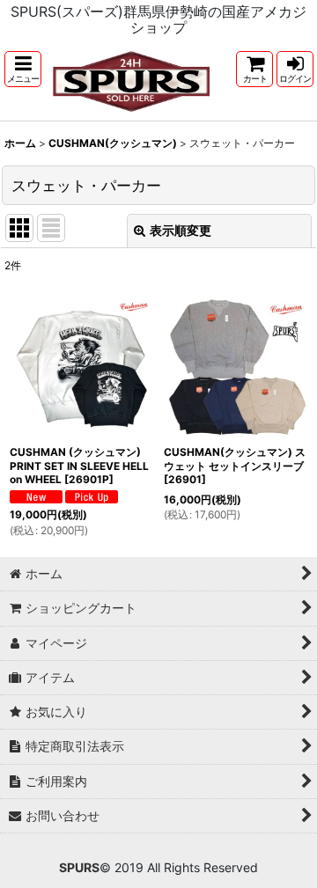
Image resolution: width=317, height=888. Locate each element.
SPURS (79, 867)
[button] (22, 69)
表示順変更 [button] (180, 230)
